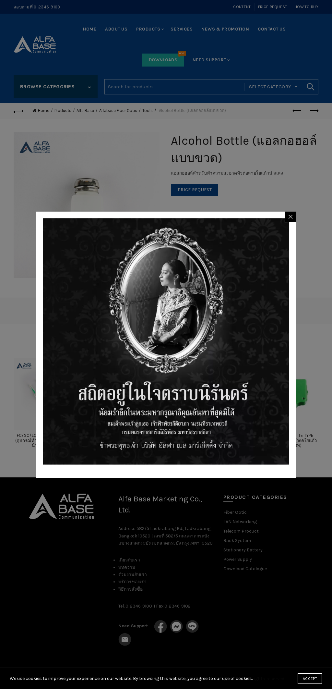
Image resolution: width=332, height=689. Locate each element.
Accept (310, 678)
